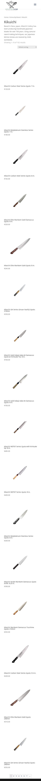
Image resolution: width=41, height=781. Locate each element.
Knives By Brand (15, 17)
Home (6, 17)
